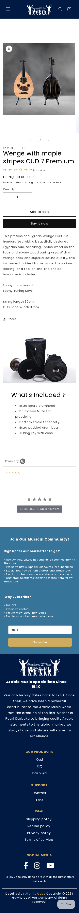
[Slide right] (48, 140)
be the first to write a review (39, 509)
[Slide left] (30, 140)
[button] (8, 9)
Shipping (27, 182)
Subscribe (40, 642)
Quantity (9, 189)
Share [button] (12, 319)
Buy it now (39, 223)
